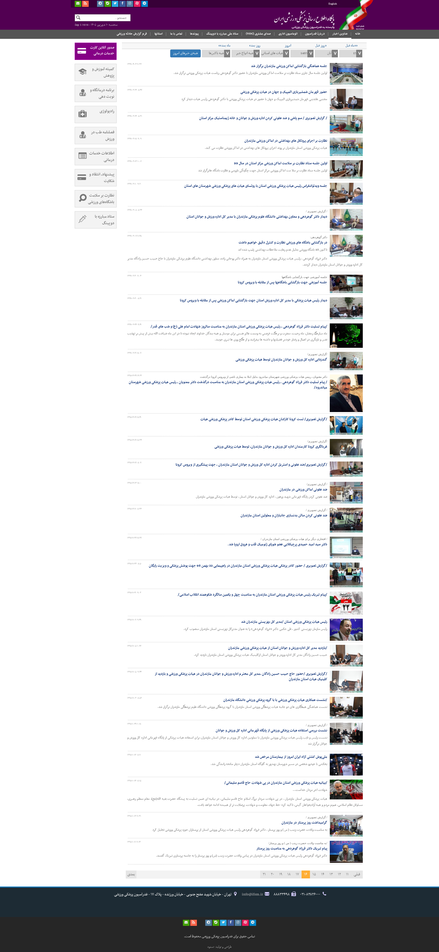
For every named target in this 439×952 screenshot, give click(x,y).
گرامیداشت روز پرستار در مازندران (304, 823)
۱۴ (322, 874)
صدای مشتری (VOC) (258, 33)
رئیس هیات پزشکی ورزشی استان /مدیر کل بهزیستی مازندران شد (284, 622)
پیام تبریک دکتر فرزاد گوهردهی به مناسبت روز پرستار (291, 848)
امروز (288, 45)
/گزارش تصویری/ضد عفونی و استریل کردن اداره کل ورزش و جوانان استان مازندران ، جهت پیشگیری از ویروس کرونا (251, 465)
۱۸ (289, 874)
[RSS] (85, 4)
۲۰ (272, 874)
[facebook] (122, 4)
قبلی (357, 874)
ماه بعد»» (224, 45)
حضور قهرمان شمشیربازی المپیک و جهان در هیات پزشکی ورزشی (283, 92)
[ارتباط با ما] (78, 4)
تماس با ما (176, 33)
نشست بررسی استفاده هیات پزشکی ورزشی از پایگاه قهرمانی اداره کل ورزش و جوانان (271, 730)
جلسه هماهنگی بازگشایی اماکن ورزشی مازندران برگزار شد (289, 66)
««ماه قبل (351, 45)
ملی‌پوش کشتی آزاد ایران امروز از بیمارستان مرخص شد (291, 757)
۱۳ (331, 874)
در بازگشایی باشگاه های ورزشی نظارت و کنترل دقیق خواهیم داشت (283, 242)
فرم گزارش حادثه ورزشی (132, 33)
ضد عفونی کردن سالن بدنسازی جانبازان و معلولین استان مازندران (284, 515)
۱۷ (297, 874)
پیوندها (194, 33)
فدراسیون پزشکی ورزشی (294, 19)
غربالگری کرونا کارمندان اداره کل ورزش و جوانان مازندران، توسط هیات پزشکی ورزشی (270, 447)
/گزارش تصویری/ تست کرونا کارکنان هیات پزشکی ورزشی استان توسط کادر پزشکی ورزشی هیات (263, 419)
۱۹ (280, 874)
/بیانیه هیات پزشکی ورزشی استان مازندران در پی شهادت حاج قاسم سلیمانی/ (275, 783)
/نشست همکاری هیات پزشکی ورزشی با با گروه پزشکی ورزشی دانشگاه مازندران (275, 700)
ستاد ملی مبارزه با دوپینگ (222, 33)
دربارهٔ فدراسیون (315, 33)
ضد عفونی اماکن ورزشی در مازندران (303, 490)
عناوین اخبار (340, 33)
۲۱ (264, 874)
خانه (357, 33)
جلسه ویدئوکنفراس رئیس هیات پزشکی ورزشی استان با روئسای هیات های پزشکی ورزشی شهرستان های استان (255, 186)
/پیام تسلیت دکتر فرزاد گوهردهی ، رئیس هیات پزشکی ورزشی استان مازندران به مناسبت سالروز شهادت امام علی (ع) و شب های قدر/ (239, 327)
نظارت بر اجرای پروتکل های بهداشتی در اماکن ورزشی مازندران (285, 141)
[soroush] (100, 4)
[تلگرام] (144, 4)
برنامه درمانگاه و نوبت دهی (102, 93)
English (332, 4)
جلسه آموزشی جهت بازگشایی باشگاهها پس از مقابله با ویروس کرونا (282, 282)
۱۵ (314, 874)
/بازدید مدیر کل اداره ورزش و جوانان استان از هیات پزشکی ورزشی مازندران (277, 648)
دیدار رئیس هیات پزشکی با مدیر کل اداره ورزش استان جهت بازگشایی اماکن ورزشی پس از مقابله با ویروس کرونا (253, 300)
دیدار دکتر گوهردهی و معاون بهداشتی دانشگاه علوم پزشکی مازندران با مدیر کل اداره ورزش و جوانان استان (256, 217)
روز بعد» (254, 45)
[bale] (107, 4)
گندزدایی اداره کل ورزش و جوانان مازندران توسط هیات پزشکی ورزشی (281, 360)
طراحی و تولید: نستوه (220, 946)
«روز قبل (320, 45)
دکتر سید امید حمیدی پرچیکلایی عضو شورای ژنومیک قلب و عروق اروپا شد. (277, 544)
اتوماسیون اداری (287, 33)
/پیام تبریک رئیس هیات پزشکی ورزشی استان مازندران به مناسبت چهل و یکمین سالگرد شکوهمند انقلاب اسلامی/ (252, 595)
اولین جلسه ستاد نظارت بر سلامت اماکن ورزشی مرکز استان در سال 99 (280, 163)
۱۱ (347, 874)
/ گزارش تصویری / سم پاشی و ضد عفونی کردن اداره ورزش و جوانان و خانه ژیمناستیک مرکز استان (263, 118)
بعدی (131, 874)
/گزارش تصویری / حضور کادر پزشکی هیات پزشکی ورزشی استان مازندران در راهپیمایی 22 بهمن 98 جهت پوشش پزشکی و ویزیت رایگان (238, 566)
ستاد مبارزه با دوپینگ (104, 219)
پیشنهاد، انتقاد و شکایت (101, 177)
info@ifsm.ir (252, 894)
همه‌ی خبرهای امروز (185, 53)
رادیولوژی (107, 111)
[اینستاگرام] (130, 4)
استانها (158, 33)
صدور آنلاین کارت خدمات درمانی (102, 50)
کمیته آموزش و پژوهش (103, 72)
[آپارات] (137, 4)
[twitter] (115, 4)
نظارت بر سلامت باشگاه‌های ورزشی (101, 198)
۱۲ (339, 874)
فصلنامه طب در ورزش (102, 135)
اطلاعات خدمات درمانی (101, 156)
